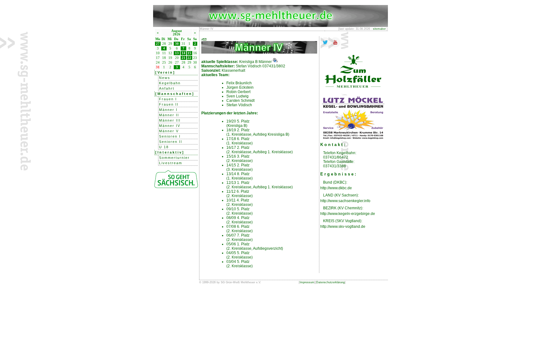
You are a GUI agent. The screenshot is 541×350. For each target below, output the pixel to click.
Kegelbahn (170, 83)
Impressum (307, 282)
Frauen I (168, 99)
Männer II (169, 115)
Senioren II (170, 142)
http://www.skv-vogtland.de (342, 226)
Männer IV (169, 126)
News (164, 78)
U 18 (164, 147)
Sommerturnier (174, 157)
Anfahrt (166, 88)
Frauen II (168, 104)
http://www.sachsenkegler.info (345, 201)
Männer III (170, 120)
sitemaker (379, 28)
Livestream (170, 163)
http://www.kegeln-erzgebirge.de (347, 214)
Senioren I (170, 136)
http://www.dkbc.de (336, 188)
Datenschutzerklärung (330, 282)
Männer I (168, 110)
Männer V (169, 131)
